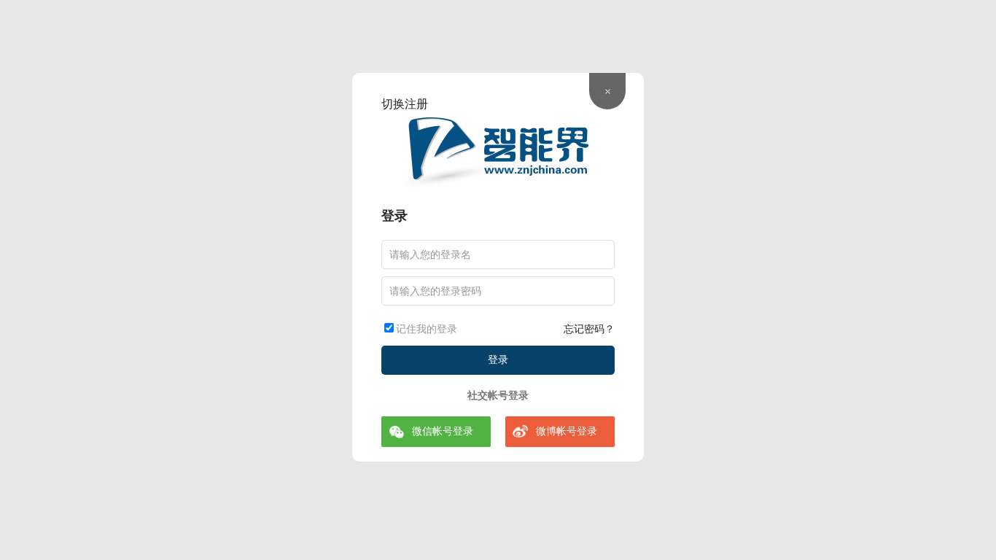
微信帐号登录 (442, 431)
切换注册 (404, 104)
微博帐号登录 (566, 431)
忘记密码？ (589, 329)
